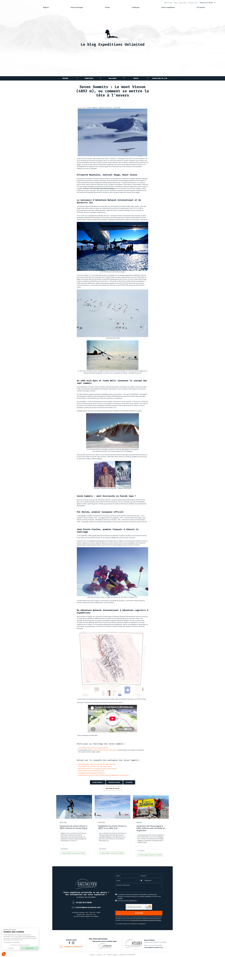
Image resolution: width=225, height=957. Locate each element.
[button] (4, 954)
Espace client (182, 3)
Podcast (99, 955)
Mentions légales (112, 955)
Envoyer (139, 913)
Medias (136, 78)
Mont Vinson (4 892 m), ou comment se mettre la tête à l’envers (97, 768)
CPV (104, 955)
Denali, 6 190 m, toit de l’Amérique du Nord (91, 771)
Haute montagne (77, 7)
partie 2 (102, 773)
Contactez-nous (193, 3)
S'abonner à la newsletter (73, 946)
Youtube (92, 955)
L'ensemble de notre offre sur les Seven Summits (93, 748)
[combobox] (142, 880)
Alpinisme (129, 782)
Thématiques (89, 78)
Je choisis (11, 948)
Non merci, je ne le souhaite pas (127, 900)
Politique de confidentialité (127, 955)
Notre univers (168, 3)
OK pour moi (29, 948)
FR (214, 3)
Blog (175, 3)
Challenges (136, 7)
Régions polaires (114, 782)
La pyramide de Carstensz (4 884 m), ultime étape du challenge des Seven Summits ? (104, 775)
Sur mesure (201, 7)
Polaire (107, 7)
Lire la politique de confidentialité (11, 942)
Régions (46, 7)
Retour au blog (112, 788)
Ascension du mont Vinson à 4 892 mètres (104, 750)
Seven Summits (98, 782)
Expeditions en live (159, 78)
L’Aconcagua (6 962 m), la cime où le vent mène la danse (95, 766)
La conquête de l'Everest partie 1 (88, 773)
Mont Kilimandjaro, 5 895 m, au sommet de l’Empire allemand (96, 764)
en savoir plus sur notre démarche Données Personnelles (145, 920)
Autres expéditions (168, 7)
